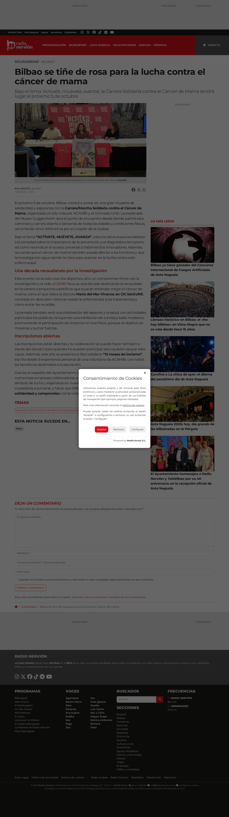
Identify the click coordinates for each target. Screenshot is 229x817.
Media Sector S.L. (136, 440)
